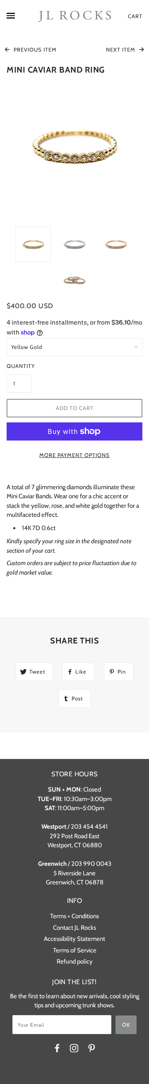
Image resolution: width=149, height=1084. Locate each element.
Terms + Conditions (74, 916)
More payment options (74, 455)
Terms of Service (74, 950)
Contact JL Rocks (74, 927)
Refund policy (75, 961)
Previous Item (34, 49)
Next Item (121, 49)
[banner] (74, 16)
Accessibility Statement (74, 939)
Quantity (19, 366)
